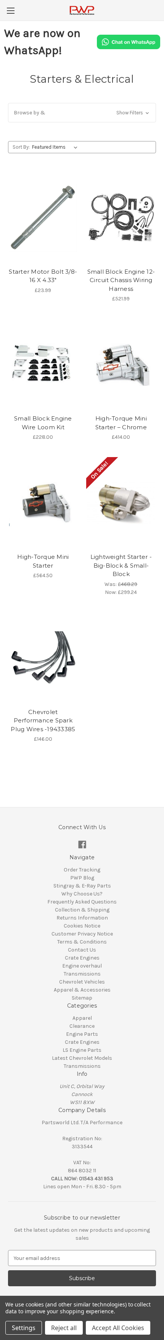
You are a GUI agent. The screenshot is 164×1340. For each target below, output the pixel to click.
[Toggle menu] (10, 10)
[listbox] (56, 147)
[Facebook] (82, 845)
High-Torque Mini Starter (43, 561)
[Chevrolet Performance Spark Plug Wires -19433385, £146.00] (43, 658)
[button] (82, 112)
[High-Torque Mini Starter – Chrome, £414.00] (121, 364)
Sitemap (82, 998)
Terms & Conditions (82, 942)
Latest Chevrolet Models (82, 1058)
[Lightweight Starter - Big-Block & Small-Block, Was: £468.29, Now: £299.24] (121, 502)
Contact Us (82, 950)
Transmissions (82, 974)
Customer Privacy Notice (82, 934)
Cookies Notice (82, 926)
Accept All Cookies (118, 1328)
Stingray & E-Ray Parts (82, 886)
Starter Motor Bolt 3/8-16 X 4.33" (43, 276)
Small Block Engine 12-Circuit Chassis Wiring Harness (121, 280)
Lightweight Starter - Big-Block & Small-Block (121, 565)
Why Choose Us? (82, 894)
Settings (23, 1328)
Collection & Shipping (82, 910)
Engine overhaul (82, 966)
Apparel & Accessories (82, 990)
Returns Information (82, 918)
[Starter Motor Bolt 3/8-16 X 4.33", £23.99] (43, 217)
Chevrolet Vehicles (82, 982)
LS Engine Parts (82, 1050)
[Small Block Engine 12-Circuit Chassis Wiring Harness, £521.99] (121, 217)
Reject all (64, 1328)
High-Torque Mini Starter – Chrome (121, 423)
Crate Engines (82, 958)
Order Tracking (82, 870)
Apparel (82, 1018)
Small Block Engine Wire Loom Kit (43, 423)
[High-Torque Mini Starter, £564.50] (43, 502)
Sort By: (21, 147)
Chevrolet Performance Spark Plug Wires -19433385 (43, 720)
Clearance (82, 1026)
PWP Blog (82, 878)
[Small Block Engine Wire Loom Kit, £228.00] (43, 364)
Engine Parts (82, 1034)
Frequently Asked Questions (82, 902)
